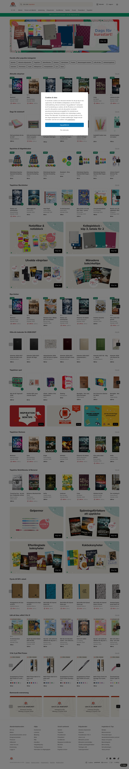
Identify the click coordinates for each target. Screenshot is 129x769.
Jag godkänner (64, 125)
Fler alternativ (64, 130)
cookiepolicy (71, 120)
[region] (64, 113)
